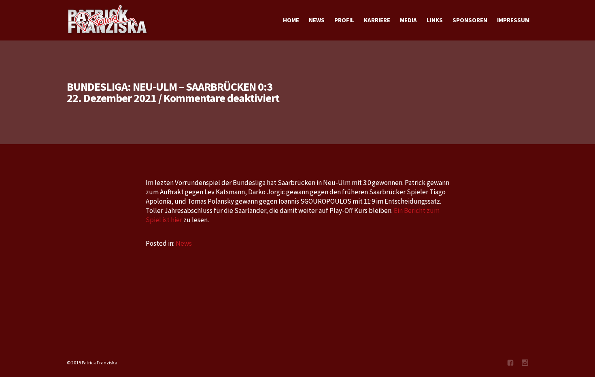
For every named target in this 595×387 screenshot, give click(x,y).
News (184, 243)
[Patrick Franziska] (108, 20)
